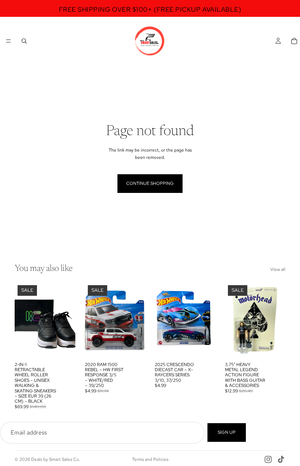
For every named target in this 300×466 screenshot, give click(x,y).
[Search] (24, 41)
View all (277, 269)
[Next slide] (67, 320)
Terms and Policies (150, 459)
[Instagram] (268, 459)
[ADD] (64, 347)
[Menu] (8, 41)
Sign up (227, 432)
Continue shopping (150, 183)
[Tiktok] (281, 459)
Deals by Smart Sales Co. (55, 459)
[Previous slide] (23, 320)
